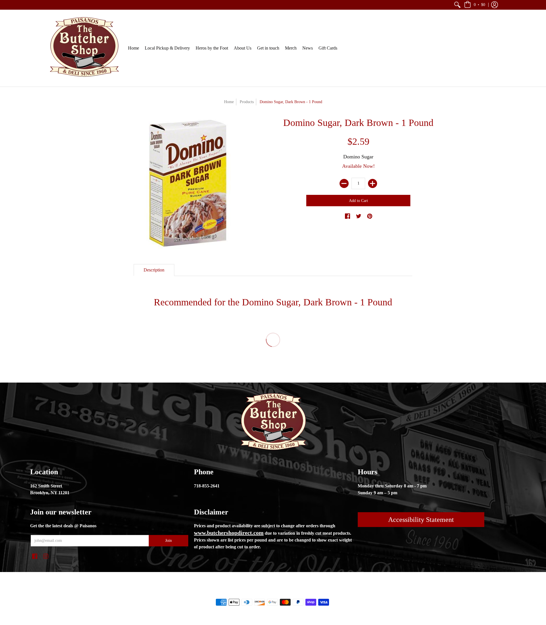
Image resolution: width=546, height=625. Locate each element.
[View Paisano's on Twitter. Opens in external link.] (358, 216)
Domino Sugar (358, 157)
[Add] (372, 183)
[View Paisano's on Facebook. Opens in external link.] (347, 216)
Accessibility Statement (421, 519)
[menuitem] (457, 5)
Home (229, 102)
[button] (457, 5)
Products (247, 102)
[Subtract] (344, 183)
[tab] (154, 270)
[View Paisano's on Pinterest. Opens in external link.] (369, 216)
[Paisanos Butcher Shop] (83, 48)
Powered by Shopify (296, 593)
